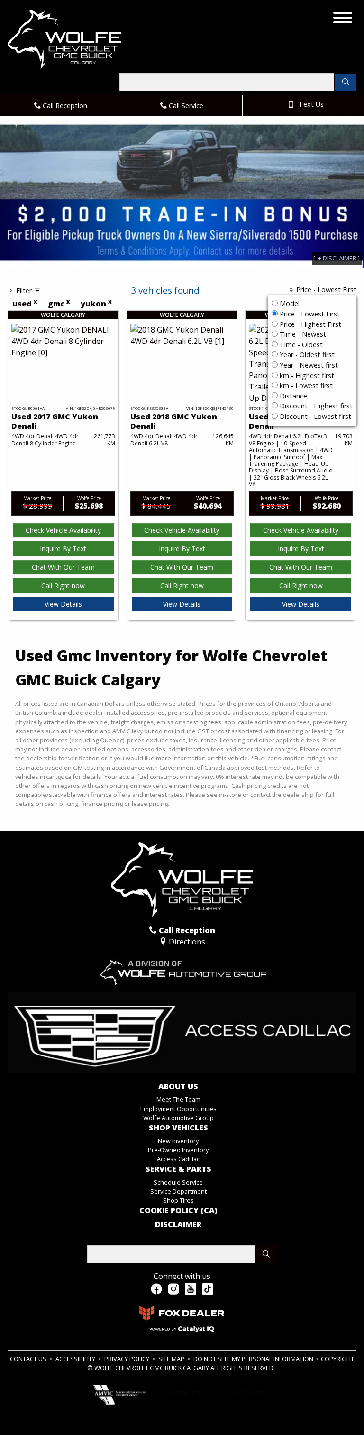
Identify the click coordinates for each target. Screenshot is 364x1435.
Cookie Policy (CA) (178, 1210)
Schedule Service (178, 1182)
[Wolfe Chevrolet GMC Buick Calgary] (64, 39)
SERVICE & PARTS (178, 1169)
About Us (178, 1087)
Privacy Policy (127, 1358)
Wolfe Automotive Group (178, 1117)
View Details (63, 604)
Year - (306, 354)
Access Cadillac (178, 1159)
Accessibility (76, 1358)
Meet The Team (178, 1099)
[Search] (345, 82)
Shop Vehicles (178, 1128)
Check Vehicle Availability (63, 530)
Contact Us (29, 1358)
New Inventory (178, 1141)
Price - (309, 313)
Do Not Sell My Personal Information (254, 1358)
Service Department (178, 1191)
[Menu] (342, 19)
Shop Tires (178, 1200)
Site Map (172, 1358)
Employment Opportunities (178, 1108)
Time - (302, 334)
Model (290, 303)
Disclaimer (178, 1225)
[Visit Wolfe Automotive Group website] (182, 968)
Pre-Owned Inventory (178, 1150)
